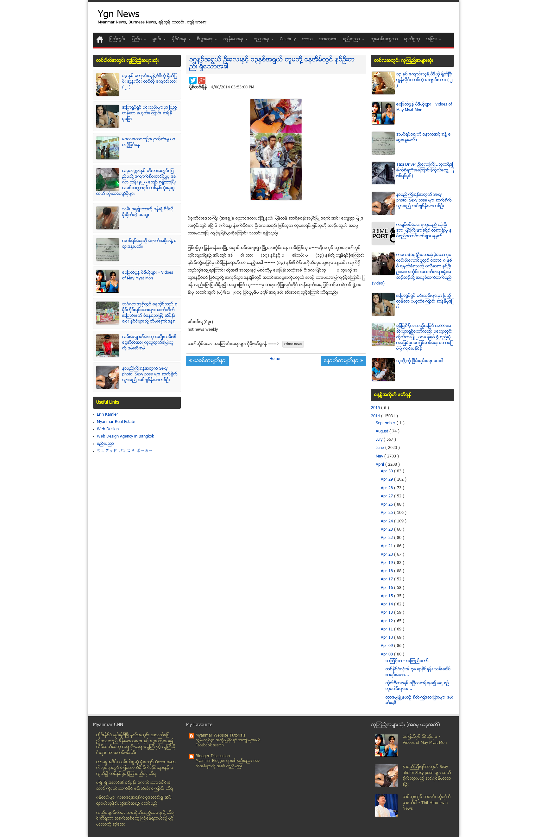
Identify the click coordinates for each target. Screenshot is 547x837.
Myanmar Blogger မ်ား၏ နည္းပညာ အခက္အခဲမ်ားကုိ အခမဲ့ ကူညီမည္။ (228, 763)
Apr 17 (387, 579)
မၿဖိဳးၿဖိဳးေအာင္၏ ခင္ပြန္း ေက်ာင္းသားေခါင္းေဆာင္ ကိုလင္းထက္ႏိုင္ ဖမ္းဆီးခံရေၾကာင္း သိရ (134, 786)
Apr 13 (387, 613)
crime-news (293, 344)
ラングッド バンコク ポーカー (125, 451)
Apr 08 (387, 654)
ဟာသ (307, 39)
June (380, 448)
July (380, 440)
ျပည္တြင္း (117, 39)
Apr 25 (387, 513)
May (380, 456)
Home (274, 359)
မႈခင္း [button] (158, 39)
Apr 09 (387, 646)
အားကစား (327, 39)
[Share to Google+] (201, 80)
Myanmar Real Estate (116, 422)
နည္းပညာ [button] (352, 39)
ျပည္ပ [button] (137, 39)
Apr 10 (387, 638)
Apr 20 (387, 555)
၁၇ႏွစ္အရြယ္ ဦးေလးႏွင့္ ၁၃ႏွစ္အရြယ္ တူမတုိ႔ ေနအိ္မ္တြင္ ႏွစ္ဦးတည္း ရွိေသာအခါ (272, 63)
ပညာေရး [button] (262, 39)
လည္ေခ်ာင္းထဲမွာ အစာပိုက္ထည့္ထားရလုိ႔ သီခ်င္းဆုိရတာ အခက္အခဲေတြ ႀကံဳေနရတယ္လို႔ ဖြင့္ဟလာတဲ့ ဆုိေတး (135, 818)
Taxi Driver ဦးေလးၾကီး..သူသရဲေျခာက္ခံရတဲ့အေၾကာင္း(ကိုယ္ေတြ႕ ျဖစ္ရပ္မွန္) (424, 170)
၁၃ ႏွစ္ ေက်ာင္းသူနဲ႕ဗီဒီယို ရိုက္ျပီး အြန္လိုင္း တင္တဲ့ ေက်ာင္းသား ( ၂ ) (149, 81)
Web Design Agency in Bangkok (125, 436)
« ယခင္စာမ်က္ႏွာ (207, 361)
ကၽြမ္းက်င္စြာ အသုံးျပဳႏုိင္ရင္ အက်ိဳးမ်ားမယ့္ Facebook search (228, 743)
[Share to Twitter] (193, 80)
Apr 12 (387, 621)
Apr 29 (387, 479)
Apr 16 (387, 588)
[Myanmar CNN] (99, 39)
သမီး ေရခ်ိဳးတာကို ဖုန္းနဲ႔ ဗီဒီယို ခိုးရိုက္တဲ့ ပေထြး (147, 212)
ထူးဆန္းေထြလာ (384, 39)
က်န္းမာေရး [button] (233, 39)
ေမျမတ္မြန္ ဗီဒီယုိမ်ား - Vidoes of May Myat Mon (147, 275)
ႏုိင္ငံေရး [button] (179, 39)
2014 (376, 416)
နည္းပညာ (105, 444)
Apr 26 (387, 505)
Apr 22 (387, 538)
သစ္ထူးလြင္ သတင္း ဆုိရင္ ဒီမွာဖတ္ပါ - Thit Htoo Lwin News (427, 803)
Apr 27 (387, 496)
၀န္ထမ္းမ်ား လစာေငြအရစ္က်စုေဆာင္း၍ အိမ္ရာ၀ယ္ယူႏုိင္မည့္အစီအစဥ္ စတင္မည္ (134, 801)
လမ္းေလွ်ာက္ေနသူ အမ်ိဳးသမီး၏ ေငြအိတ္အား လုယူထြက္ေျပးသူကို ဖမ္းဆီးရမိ (149, 342)
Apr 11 (387, 629)
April (380, 465)
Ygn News (118, 15)
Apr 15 (387, 596)
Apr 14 (387, 604)
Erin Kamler (107, 415)
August (382, 431)
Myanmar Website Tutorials (220, 735)
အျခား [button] (432, 39)
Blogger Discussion (213, 756)
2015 (376, 408)
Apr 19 (387, 563)
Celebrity (288, 39)
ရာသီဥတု (412, 39)
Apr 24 (387, 521)
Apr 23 (387, 530)
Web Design (108, 429)
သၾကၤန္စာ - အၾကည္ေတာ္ (407, 661)
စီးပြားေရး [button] (205, 39)
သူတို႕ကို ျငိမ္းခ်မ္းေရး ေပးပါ (419, 361)
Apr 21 (387, 546)
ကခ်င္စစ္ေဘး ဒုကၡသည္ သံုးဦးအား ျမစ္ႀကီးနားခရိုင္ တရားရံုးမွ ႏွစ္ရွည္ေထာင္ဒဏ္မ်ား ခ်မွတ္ (424, 230)
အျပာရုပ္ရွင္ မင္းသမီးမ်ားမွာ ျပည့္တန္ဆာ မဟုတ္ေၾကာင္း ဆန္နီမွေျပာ (149, 113)
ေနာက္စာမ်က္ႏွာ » (343, 361)
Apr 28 (387, 488)
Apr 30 (387, 471)
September (386, 423)
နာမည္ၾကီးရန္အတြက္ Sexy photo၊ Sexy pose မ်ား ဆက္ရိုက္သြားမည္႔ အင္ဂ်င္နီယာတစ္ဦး (150, 374)
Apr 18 (387, 571)
